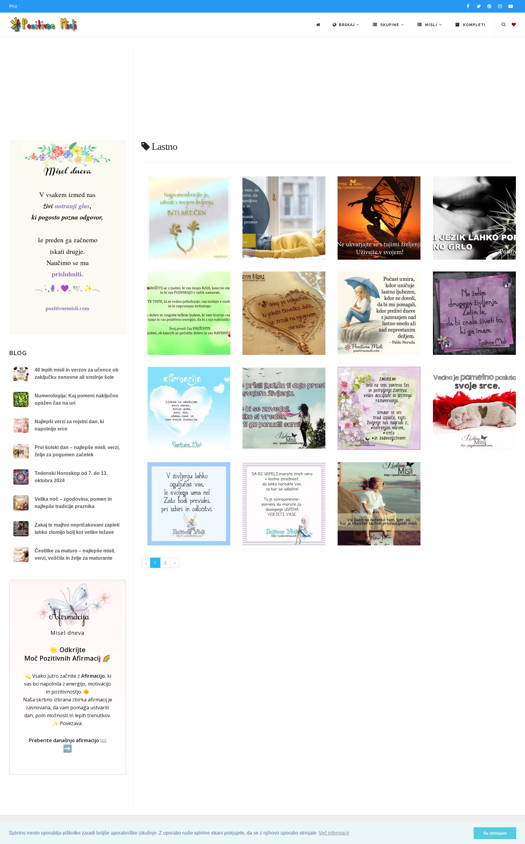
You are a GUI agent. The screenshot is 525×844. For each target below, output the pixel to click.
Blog (13, 6)
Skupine (389, 25)
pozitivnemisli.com (67, 308)
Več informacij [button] (334, 832)
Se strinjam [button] (494, 833)
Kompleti (474, 25)
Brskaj (347, 25)
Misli (431, 25)
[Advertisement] (262, 94)
